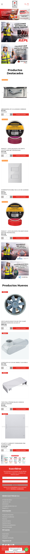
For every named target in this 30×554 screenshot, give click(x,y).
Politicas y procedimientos (9, 525)
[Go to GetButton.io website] (26, 552)
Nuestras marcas (6, 523)
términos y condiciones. (17, 488)
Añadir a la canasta (21, 114)
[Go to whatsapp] (26, 549)
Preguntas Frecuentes (7, 514)
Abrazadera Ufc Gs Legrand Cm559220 (13, 109)
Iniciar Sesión (5, 533)
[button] (2, 14)
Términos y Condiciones (8, 516)
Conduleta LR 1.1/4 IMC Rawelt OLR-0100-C (14, 362)
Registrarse (5, 536)
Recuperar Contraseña (7, 537)
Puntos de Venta (6, 521)
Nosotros (4, 518)
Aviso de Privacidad (7, 527)
